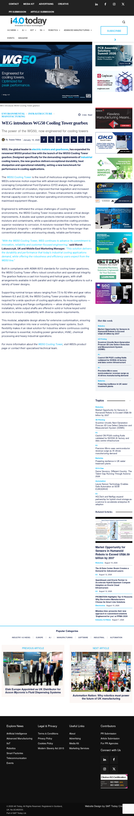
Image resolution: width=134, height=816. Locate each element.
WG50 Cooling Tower (19, 177)
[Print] (89, 139)
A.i (99, 354)
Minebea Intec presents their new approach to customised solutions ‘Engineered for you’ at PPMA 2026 (111, 613)
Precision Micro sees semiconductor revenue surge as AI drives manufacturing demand (113, 373)
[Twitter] (123, 4)
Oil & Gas (99, 468)
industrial (86, 157)
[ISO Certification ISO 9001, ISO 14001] (114, 781)
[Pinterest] (59, 139)
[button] (123, 22)
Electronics (100, 605)
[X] (51, 139)
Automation (100, 481)
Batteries (101, 381)
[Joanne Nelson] (4, 139)
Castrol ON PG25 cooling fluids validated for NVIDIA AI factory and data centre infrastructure (112, 360)
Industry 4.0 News (103, 620)
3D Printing (102, 339)
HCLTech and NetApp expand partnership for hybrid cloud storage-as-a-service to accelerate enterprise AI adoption (113, 500)
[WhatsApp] (66, 139)
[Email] (81, 139)
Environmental (13, 114)
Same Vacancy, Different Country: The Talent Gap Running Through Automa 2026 (113, 474)
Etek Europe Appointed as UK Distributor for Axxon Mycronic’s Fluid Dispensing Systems (33, 691)
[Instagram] (114, 4)
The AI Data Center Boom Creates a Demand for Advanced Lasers (112, 569)
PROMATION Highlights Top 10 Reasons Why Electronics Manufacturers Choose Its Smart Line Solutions (113, 599)
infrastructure (40, 114)
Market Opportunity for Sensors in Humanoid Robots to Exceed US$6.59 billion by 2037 (113, 331)
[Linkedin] (96, 4)
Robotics (101, 326)
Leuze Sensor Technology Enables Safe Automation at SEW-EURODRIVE (111, 486)
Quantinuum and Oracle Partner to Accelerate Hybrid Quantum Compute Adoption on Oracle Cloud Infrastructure (112, 584)
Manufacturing (13, 116)
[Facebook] (105, 4)
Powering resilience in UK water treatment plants (112, 385)
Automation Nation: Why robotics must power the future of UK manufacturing (101, 697)
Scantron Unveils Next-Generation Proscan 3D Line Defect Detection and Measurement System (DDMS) (114, 346)
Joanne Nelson (15, 140)
